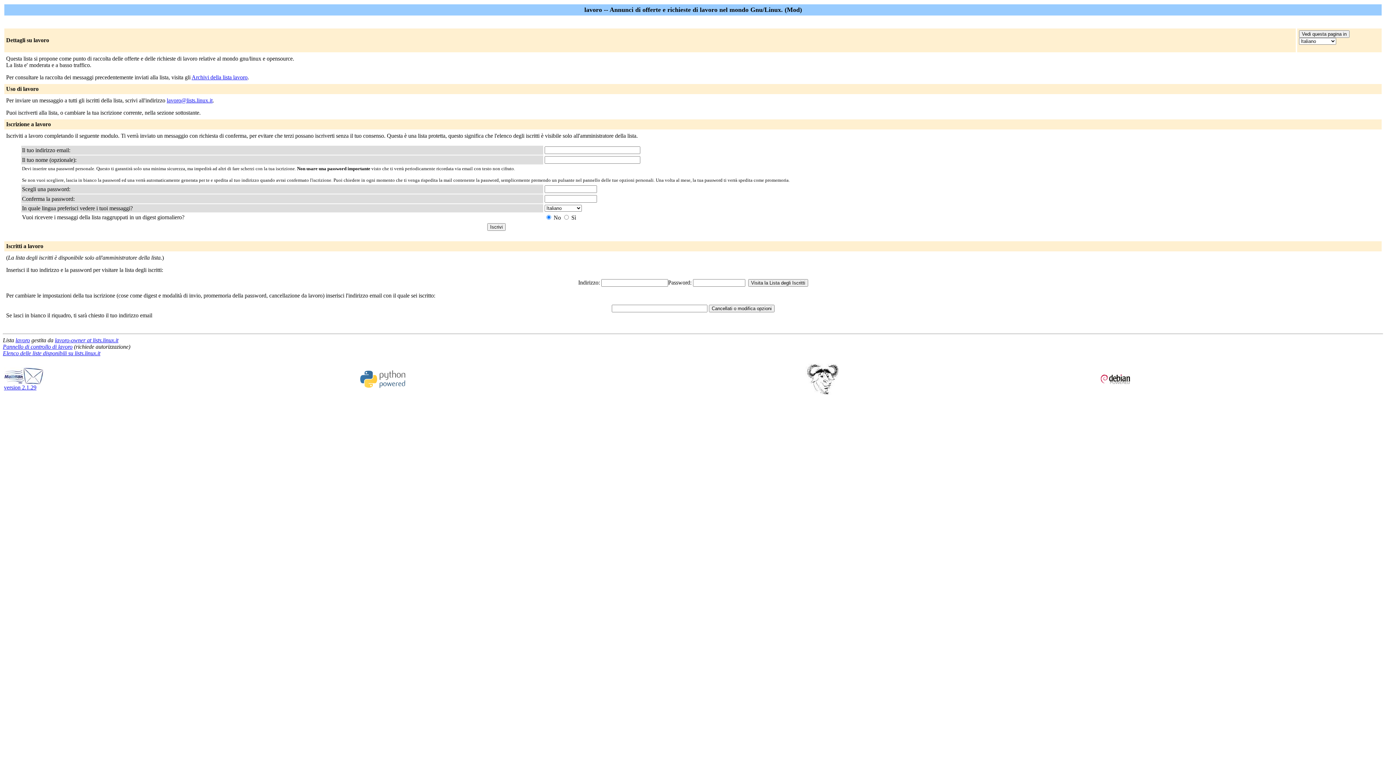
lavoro (23, 340)
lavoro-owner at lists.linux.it (86, 340)
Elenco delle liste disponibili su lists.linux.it (51, 353)
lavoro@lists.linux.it (190, 100)
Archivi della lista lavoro (220, 77)
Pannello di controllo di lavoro (38, 347)
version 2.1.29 (20, 387)
